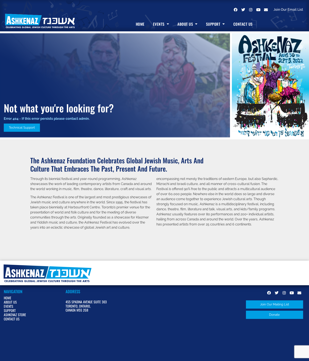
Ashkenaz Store (15, 315)
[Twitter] (243, 9)
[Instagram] (251, 9)
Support (213, 24)
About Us (185, 24)
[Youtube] (258, 9)
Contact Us (243, 24)
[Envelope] (266, 9)
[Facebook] (235, 9)
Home (140, 24)
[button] (274, 304)
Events (159, 24)
